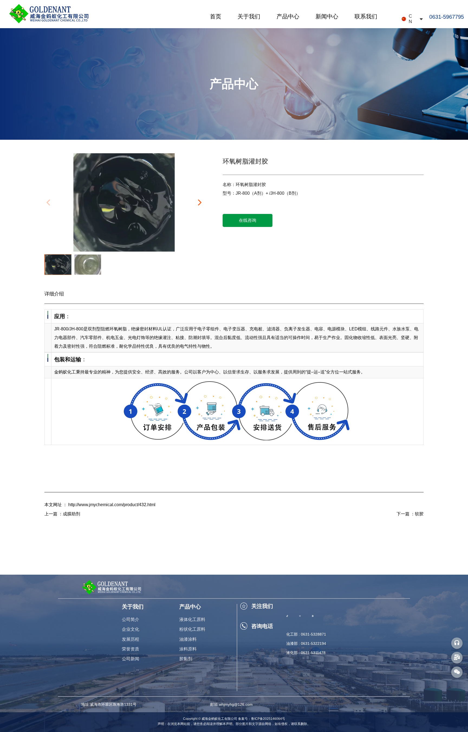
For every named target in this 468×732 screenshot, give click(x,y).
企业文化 (130, 629)
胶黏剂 (185, 658)
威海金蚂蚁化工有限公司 (219, 719)
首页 (215, 16)
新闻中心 (327, 16)
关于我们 (249, 16)
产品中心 (288, 16)
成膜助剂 (71, 514)
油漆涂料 (188, 639)
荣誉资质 (130, 649)
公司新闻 (130, 658)
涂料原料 (188, 649)
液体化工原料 (192, 619)
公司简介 (130, 619)
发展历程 (130, 639)
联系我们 (366, 16)
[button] (199, 202)
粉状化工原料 (192, 629)
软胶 (419, 514)
